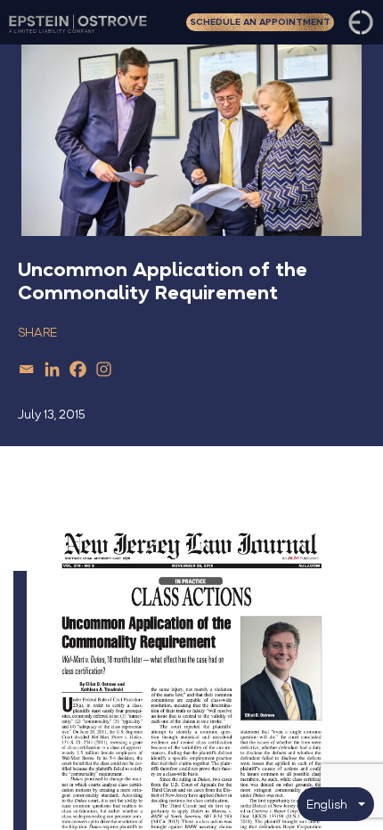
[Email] (26, 369)
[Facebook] (78, 369)
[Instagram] (104, 369)
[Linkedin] (52, 369)
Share (37, 332)
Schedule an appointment (260, 21)
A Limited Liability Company (52, 31)
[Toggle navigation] (361, 22)
